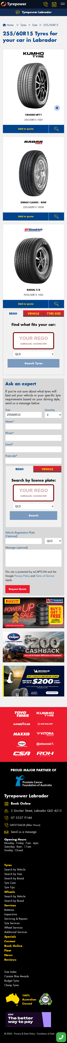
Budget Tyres (11, 981)
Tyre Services (12, 923)
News (8, 955)
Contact (9, 941)
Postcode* (11, 456)
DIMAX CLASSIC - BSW (33, 202)
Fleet (7, 950)
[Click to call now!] (45, 4)
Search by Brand (14, 878)
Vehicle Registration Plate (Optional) (20, 534)
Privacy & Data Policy (24, 1033)
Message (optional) (16, 547)
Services (10, 905)
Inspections (10, 914)
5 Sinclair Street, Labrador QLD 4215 (36, 811)
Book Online (13, 946)
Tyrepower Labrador (36, 12)
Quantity (50, 410)
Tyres (8, 865)
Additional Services (15, 932)
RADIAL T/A (33, 289)
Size (7, 410)
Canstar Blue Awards (16, 976)
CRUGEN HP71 (33, 114)
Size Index (10, 972)
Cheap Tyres (11, 985)
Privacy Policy (22, 576)
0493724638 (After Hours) (25, 825)
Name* (9, 421)
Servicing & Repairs (15, 919)
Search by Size (13, 874)
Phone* (9, 433)
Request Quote (17, 589)
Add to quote (26, 128)
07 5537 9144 (21, 818)
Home (10, 25)
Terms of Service (45, 576)
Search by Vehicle (14, 869)
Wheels (9, 892)
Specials (10, 936)
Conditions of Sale (45, 1033)
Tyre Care (10, 883)
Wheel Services (13, 927)
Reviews (10, 960)
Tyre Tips (9, 887)
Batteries (9, 910)
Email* (9, 444)
